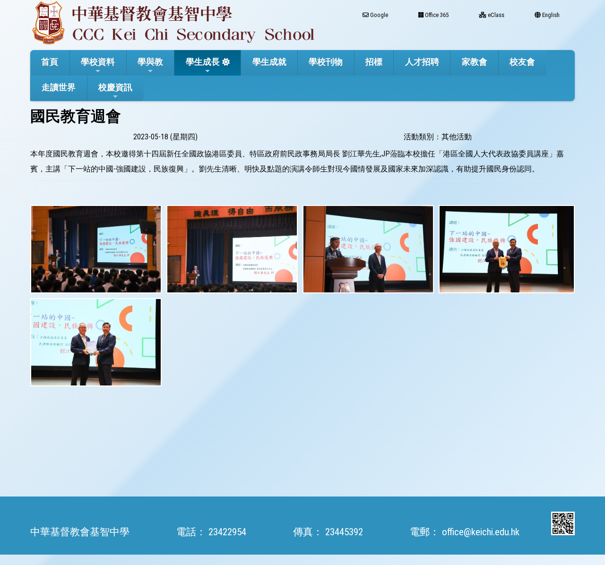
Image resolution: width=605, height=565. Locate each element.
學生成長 (203, 62)
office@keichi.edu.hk (480, 532)
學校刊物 (326, 62)
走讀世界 (59, 87)
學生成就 (269, 62)
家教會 (474, 62)
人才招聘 (422, 62)
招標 (373, 62)
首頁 (49, 62)
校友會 (522, 62)
